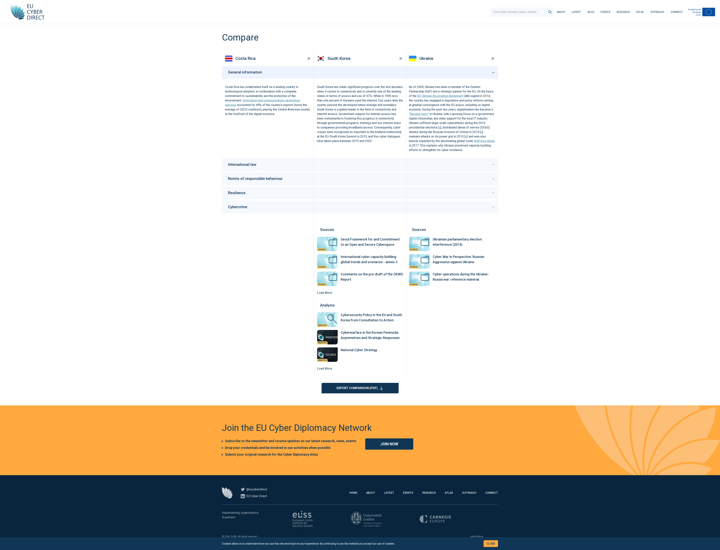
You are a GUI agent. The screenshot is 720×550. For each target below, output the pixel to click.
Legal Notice (476, 536)
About (561, 12)
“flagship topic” (419, 114)
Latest (576, 12)
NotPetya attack (484, 141)
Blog (591, 12)
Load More (324, 293)
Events (605, 12)
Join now (389, 444)
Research (623, 12)
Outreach (657, 12)
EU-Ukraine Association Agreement (440, 96)
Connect (677, 12)
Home (353, 492)
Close (491, 543)
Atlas (640, 12)
